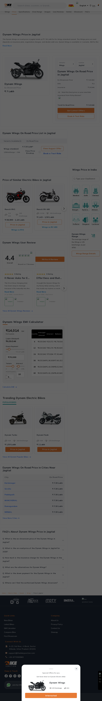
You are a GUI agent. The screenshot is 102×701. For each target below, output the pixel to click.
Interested (51, 695)
